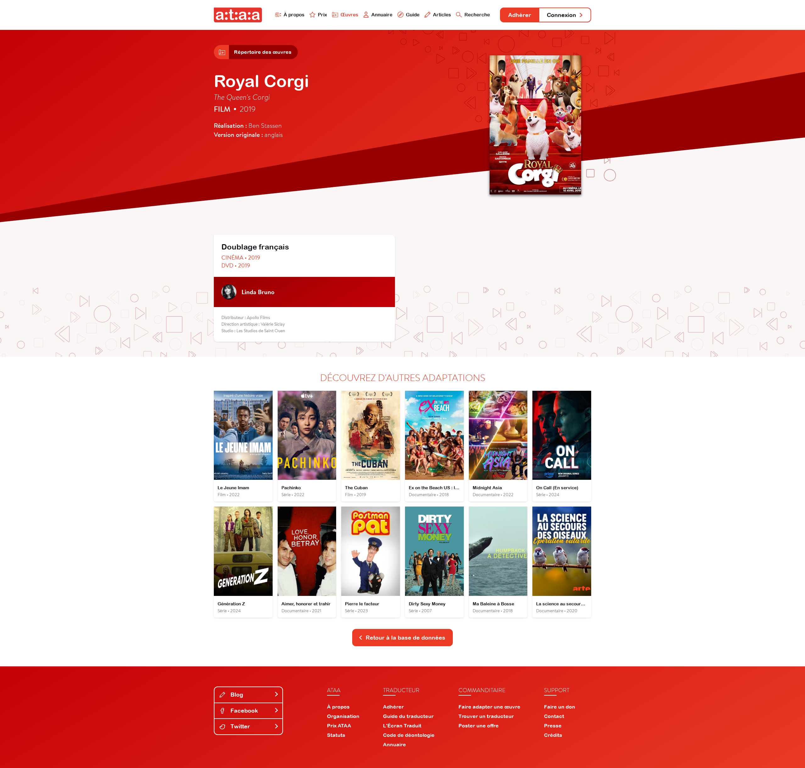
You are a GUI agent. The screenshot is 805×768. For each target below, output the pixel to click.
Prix (322, 14)
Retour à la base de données (405, 637)
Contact (554, 716)
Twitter (239, 726)
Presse (553, 725)
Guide (412, 14)
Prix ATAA (339, 725)
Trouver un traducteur (486, 716)
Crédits (553, 735)
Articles (442, 14)
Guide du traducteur (408, 716)
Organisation (343, 716)
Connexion (561, 15)
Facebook (243, 710)
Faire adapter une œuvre (489, 706)
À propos (294, 14)
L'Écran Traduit (402, 725)
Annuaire (381, 14)
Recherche (477, 14)
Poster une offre (478, 725)
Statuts (336, 735)
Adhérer (519, 15)
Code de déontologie (409, 735)
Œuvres (349, 14)
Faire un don (559, 706)
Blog (236, 694)
